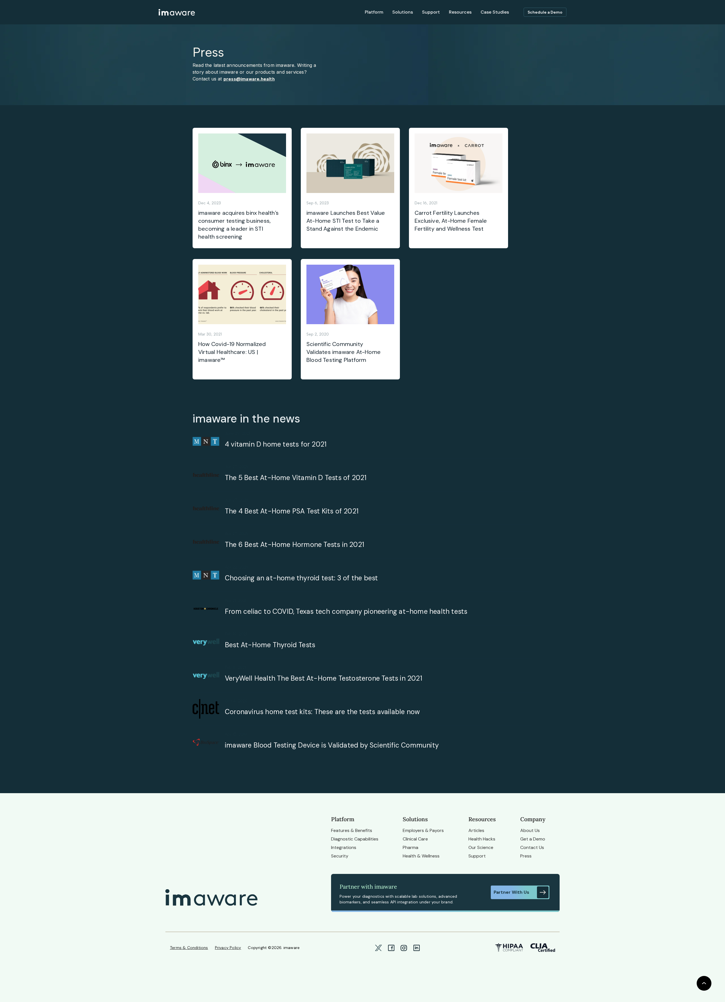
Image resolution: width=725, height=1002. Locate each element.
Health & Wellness (421, 856)
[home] (177, 12)
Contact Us (532, 847)
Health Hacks (481, 839)
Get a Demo (532, 839)
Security (339, 856)
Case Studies (495, 12)
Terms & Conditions (189, 947)
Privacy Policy (228, 947)
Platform (374, 12)
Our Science (480, 847)
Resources (460, 12)
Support (477, 856)
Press (526, 856)
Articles (476, 830)
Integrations (343, 847)
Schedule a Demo (545, 12)
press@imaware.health (249, 79)
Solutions (402, 12)
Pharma (410, 847)
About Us (530, 830)
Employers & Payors (423, 830)
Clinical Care (415, 839)
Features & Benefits (351, 830)
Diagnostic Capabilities (354, 839)
